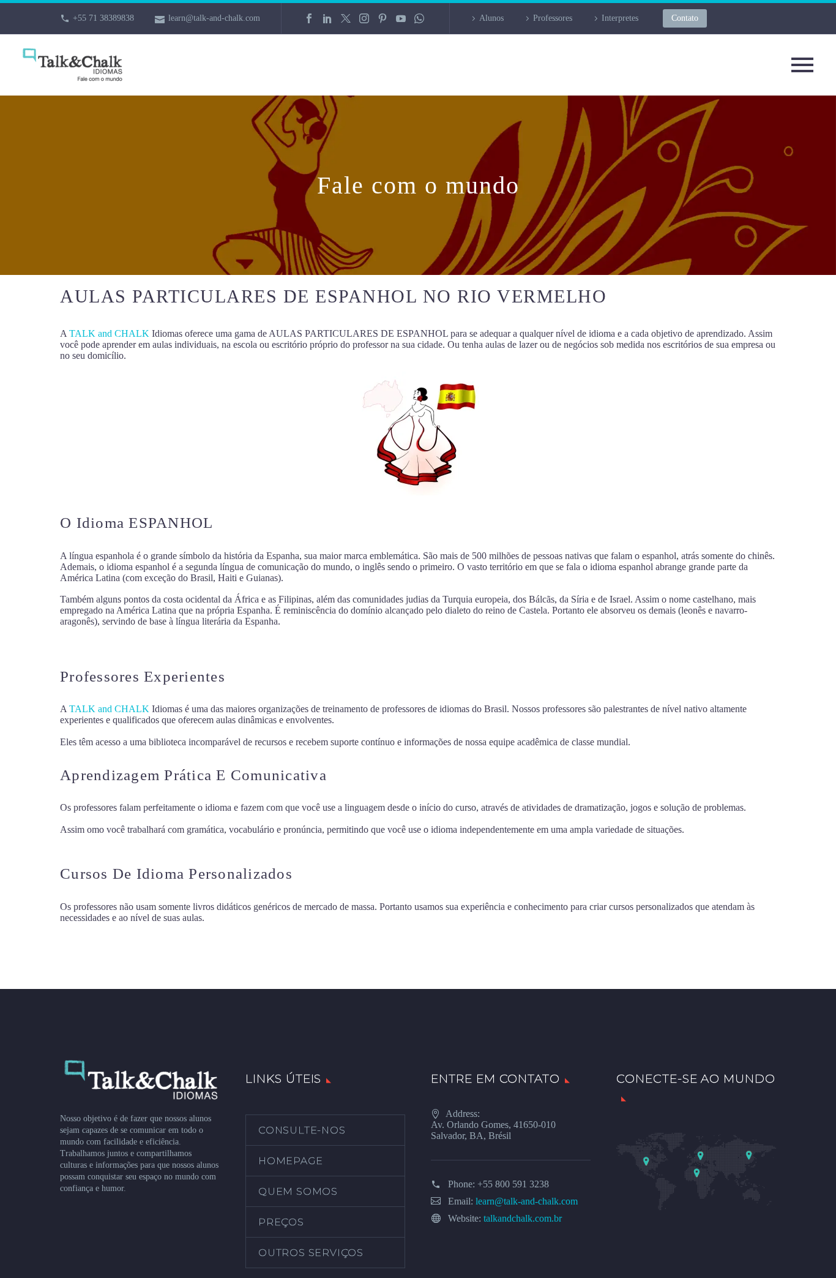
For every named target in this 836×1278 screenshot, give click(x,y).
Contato (684, 18)
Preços (281, 1222)
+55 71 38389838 (103, 18)
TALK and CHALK (109, 333)
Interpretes (620, 18)
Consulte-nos (302, 1130)
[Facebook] (309, 18)
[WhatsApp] (419, 18)
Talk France (83, 643)
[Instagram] (364, 18)
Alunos (491, 18)
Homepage (290, 1161)
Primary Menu (802, 65)
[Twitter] (346, 18)
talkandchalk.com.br (522, 1218)
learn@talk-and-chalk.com (214, 18)
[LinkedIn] (327, 18)
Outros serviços (311, 1252)
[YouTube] (401, 18)
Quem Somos (298, 1191)
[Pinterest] (382, 18)
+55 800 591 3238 (513, 1184)
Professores (552, 18)
